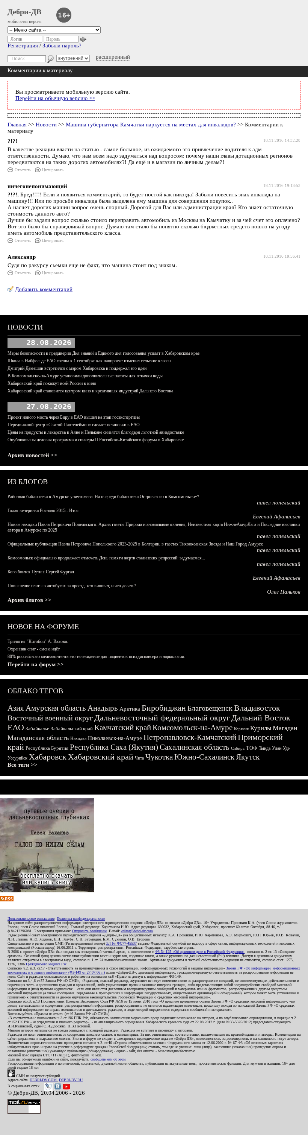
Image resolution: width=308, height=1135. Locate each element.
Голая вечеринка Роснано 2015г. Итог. (43, 510)
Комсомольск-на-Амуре (192, 727)
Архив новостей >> (32, 455)
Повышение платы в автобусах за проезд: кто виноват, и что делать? (72, 585)
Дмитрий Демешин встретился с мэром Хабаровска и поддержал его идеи (77, 368)
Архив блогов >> (29, 600)
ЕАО (16, 727)
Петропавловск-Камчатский (189, 737)
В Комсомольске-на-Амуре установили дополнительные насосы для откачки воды (85, 375)
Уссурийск (17, 758)
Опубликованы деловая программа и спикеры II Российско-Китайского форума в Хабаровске (96, 439)
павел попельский (278, 503)
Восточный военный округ (50, 718)
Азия (16, 708)
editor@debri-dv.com (137, 931)
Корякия (241, 728)
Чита (139, 758)
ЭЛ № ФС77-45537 (121, 943)
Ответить (23, 169)
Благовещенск (210, 708)
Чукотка (159, 756)
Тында (264, 748)
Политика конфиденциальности (81, 918)
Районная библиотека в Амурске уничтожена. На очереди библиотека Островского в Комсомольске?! (103, 496)
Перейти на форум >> (36, 664)
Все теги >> (23, 765)
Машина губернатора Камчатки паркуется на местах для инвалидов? (151, 125)
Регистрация (23, 46)
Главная (17, 125)
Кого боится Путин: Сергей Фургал (41, 571)
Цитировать (52, 169)
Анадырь (103, 708)
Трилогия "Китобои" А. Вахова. (38, 641)
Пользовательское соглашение (31, 918)
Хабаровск (47, 756)
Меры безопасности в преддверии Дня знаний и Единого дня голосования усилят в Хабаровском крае (103, 353)
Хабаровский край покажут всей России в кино (52, 383)
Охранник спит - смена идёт (34, 649)
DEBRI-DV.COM (43, 1080)
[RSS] (7, 899)
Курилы (260, 728)
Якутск (248, 756)
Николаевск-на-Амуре (115, 738)
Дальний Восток (260, 717)
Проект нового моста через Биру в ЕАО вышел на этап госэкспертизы (74, 417)
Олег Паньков (283, 592)
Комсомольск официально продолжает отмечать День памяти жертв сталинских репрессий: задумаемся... (106, 558)
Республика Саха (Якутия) (114, 747)
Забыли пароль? (62, 46)
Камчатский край (122, 727)
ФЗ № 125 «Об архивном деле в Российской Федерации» (200, 952)
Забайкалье (37, 728)
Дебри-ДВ (24, 12)
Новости (46, 125)
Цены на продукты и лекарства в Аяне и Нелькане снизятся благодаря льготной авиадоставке (96, 432)
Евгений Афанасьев (276, 517)
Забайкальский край (72, 728)
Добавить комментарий (43, 289)
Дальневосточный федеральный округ (162, 717)
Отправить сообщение (89, 931)
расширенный (113, 57)
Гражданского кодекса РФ (46, 964)
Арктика (129, 709)
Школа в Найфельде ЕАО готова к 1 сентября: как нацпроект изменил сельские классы (89, 360)
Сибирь (238, 748)
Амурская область (56, 708)
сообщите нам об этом (108, 1059)
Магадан (285, 728)
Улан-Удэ (281, 748)
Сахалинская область (194, 747)
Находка (78, 738)
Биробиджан (164, 708)
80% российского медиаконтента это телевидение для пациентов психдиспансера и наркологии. (96, 656)
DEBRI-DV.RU (71, 1080)
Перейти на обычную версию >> (55, 98)
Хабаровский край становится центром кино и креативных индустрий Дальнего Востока (90, 391)
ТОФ (251, 748)
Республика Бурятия (47, 748)
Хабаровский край (100, 756)
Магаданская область (38, 737)
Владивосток (257, 708)
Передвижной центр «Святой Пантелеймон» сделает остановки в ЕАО (74, 424)
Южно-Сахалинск (204, 756)
